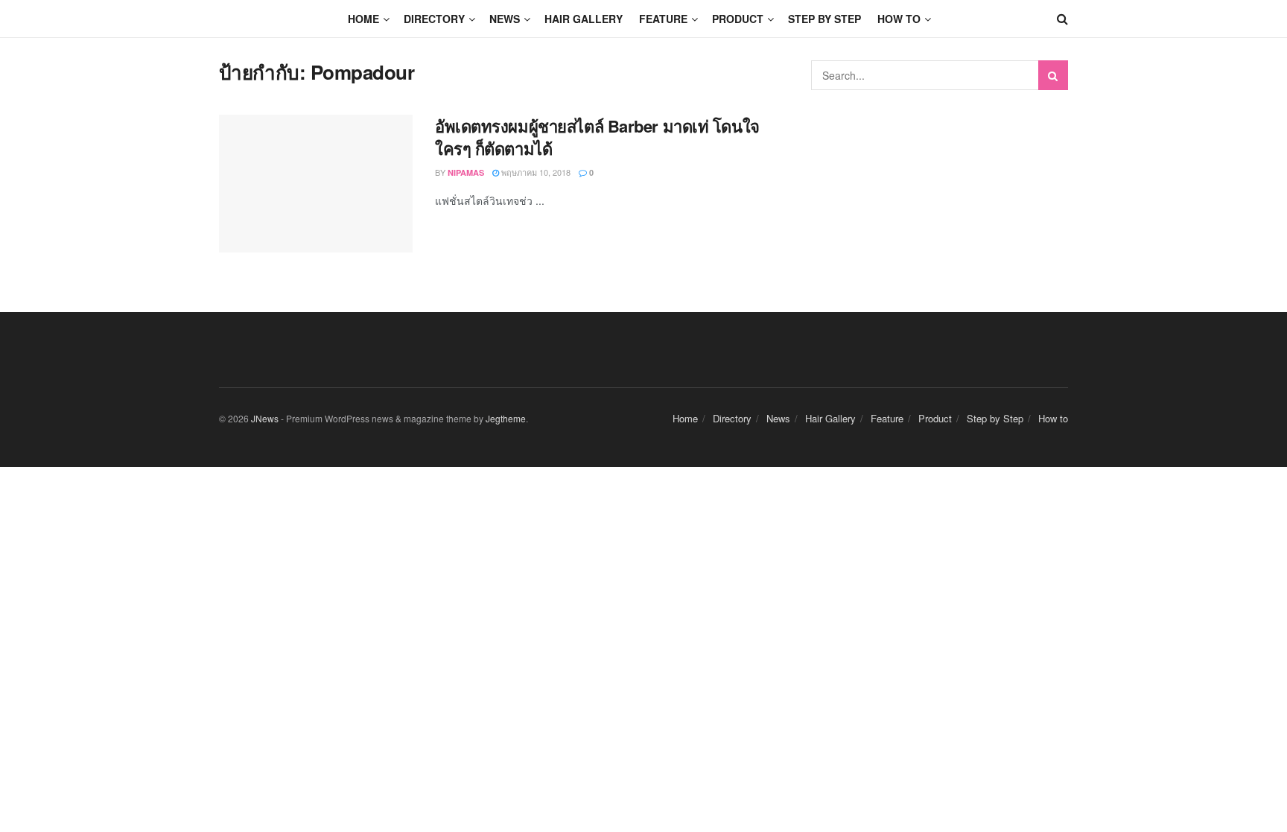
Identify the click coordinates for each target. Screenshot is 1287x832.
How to (899, 18)
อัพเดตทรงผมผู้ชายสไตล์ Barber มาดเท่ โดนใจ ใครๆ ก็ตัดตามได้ (597, 137)
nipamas (466, 172)
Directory (434, 18)
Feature (663, 18)
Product (737, 18)
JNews (265, 418)
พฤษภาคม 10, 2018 (535, 172)
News (504, 18)
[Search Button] (1053, 75)
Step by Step (824, 18)
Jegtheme (506, 418)
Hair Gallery (583, 18)
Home (363, 18)
